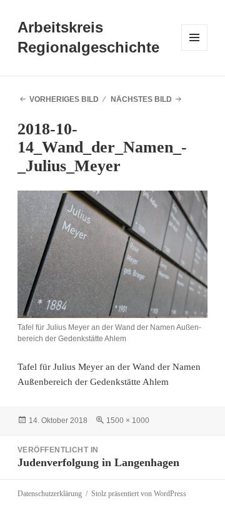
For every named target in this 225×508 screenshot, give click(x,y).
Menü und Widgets (195, 50)
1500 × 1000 (127, 420)
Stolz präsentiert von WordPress (138, 493)
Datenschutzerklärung (50, 493)
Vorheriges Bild (64, 99)
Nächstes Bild (141, 99)
